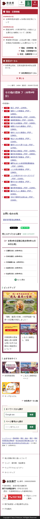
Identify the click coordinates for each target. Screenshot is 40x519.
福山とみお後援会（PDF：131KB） (20, 140)
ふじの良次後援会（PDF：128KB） (20, 170)
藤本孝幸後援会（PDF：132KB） (23, 188)
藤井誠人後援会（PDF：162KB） (23, 151)
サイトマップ (10, 472)
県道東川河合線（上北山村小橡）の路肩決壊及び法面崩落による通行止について (21, 41)
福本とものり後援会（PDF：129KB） (21, 134)
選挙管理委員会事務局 (12, 220)
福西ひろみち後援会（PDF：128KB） (21, 127)
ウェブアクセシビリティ (14, 468)
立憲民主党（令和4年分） (14, 251)
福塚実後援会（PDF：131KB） (22, 120)
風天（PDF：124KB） (19, 108)
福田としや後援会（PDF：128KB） (20, 112)
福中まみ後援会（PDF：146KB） (23, 123)
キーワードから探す (14, 409)
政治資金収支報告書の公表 (25, 440)
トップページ (6, 438)
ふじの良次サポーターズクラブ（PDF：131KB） (22, 177)
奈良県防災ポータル (29, 73)
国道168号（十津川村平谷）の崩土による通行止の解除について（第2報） (21, 31)
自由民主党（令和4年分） (14, 268)
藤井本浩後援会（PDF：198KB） (23, 154)
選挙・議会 (24, 438)
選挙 (31, 438)
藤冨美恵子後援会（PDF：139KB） (20, 158)
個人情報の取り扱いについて (16, 458)
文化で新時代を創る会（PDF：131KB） (22, 198)
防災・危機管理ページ (28, 54)
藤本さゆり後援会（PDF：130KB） (20, 183)
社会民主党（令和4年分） (14, 274)
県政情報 (16, 438)
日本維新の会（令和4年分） (15, 262)
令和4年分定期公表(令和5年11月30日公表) (22, 242)
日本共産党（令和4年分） (14, 256)
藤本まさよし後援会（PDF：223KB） (21, 192)
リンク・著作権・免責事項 (15, 463)
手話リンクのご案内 (31, 497)
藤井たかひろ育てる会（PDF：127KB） (22, 146)
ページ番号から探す (14, 421)
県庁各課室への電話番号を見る (16, 504)
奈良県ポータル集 (31, 401)
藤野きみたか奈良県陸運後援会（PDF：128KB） (22, 164)
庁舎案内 (8, 509)
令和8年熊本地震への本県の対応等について (21, 20)
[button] (22, 3)
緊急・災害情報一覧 (29, 48)
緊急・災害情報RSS (29, 51)
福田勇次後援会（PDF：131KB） (23, 117)
